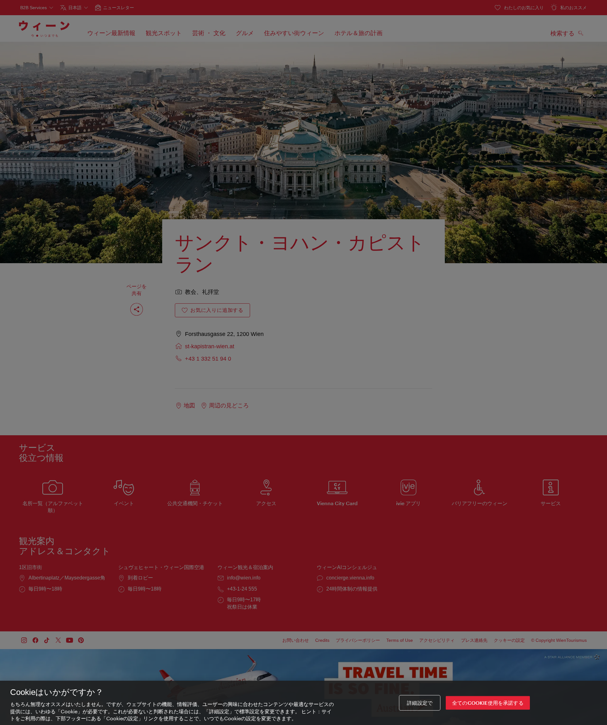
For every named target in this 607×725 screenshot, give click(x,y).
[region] (303, 703)
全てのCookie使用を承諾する (488, 703)
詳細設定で (419, 703)
